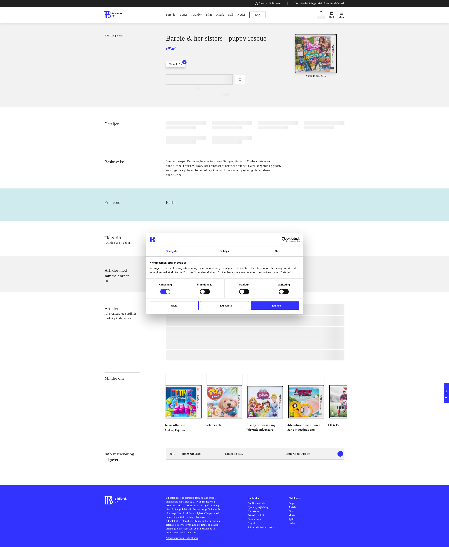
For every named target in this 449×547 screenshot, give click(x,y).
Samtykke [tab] (172, 251)
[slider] (315, 60)
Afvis (174, 305)
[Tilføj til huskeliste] (240, 79)
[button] (255, 454)
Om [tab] (277, 251)
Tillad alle (275, 305)
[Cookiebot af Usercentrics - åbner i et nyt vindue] (284, 239)
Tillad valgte (224, 305)
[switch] (205, 291)
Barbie (171, 202)
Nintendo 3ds (175, 64)
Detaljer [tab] (224, 251)
